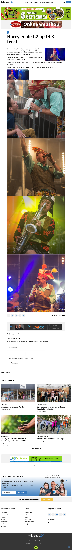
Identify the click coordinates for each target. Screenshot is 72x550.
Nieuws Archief (58, 315)
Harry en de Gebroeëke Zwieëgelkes (50, 317)
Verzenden (14, 363)
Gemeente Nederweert (12, 445)
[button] (8, 315)
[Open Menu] (69, 2)
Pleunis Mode (10, 412)
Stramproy (63, 317)
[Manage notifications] (69, 547)
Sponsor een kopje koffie (52, 475)
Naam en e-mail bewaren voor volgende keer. (21, 358)
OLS (59, 317)
